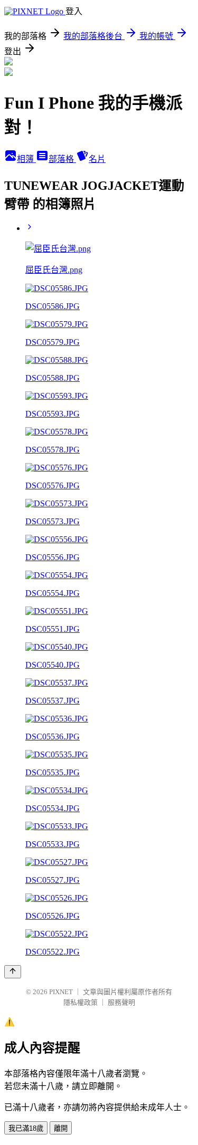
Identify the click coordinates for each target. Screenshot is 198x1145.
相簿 (26, 159)
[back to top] (12, 971)
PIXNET (61, 992)
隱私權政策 (80, 1002)
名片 (97, 159)
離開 (61, 1128)
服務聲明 (121, 1002)
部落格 (62, 159)
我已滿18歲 (25, 1128)
